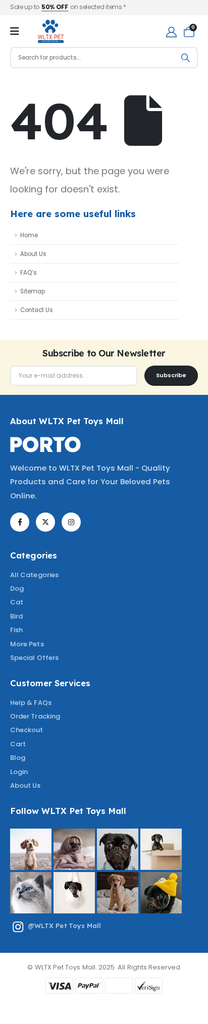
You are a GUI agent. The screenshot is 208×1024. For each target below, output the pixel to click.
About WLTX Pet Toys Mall (67, 421)
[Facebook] (19, 522)
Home (29, 235)
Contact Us (36, 310)
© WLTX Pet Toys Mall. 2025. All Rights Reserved (103, 967)
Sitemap (32, 291)
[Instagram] (71, 522)
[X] (45, 522)
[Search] (186, 57)
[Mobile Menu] (14, 31)
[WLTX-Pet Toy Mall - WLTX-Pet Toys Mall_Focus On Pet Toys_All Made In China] (50, 31)
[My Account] (171, 31)
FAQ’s (28, 273)
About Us (33, 254)
